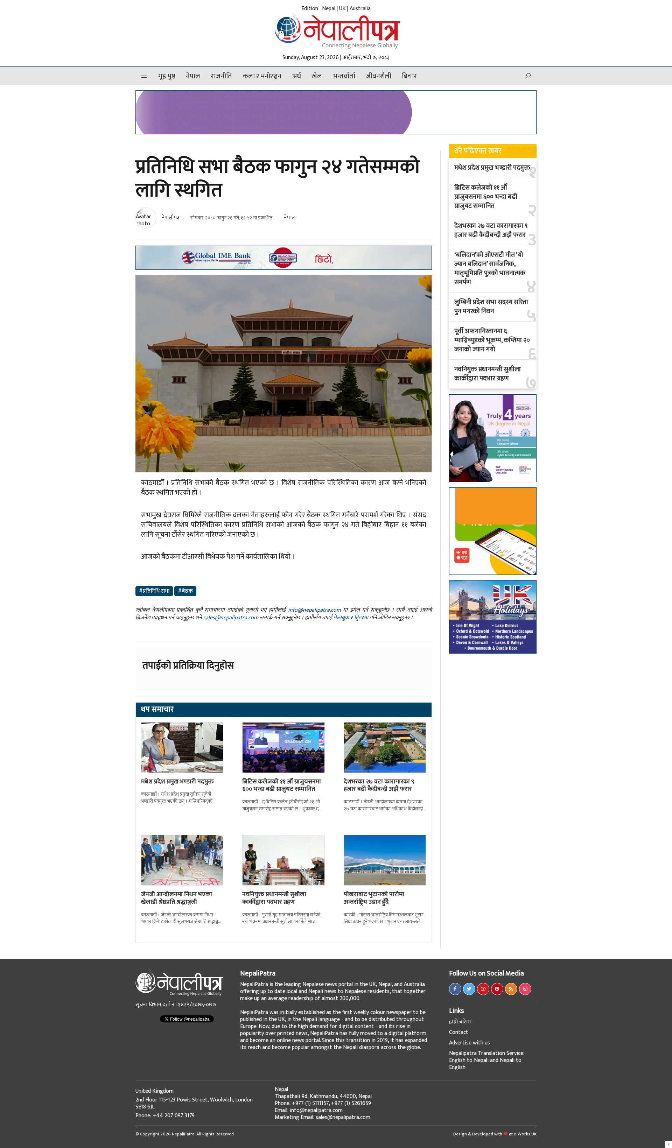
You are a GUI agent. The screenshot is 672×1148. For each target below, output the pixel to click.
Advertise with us (469, 1043)
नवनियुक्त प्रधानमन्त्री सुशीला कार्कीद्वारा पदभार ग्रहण (274, 898)
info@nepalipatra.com (314, 610)
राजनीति (221, 76)
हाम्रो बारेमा (460, 1022)
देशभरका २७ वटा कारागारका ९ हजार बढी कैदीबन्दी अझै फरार (379, 785)
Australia (360, 8)
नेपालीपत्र (171, 217)
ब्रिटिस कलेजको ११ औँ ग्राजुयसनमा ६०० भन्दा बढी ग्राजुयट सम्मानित (281, 785)
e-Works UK (525, 1134)
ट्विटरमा (361, 617)
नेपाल (193, 76)
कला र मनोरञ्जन (262, 76)
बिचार (409, 76)
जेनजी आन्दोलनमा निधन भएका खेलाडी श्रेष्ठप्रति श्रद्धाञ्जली (176, 898)
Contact (458, 1032)
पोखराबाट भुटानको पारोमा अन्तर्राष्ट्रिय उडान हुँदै (374, 898)
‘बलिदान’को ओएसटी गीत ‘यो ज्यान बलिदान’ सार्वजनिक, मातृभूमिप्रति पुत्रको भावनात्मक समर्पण (489, 269)
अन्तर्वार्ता (343, 76)
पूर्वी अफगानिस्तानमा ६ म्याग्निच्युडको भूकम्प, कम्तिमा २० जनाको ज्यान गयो (492, 340)
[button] (144, 76)
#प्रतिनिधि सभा (154, 591)
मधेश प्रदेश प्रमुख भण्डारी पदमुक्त (177, 781)
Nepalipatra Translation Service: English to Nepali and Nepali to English (486, 1060)
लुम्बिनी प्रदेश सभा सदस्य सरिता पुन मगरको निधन (491, 307)
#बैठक (185, 591)
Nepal (328, 8)
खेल (317, 76)
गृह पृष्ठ (166, 76)
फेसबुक (341, 617)
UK (342, 8)
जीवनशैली (378, 76)
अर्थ (296, 76)
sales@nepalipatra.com (230, 617)
